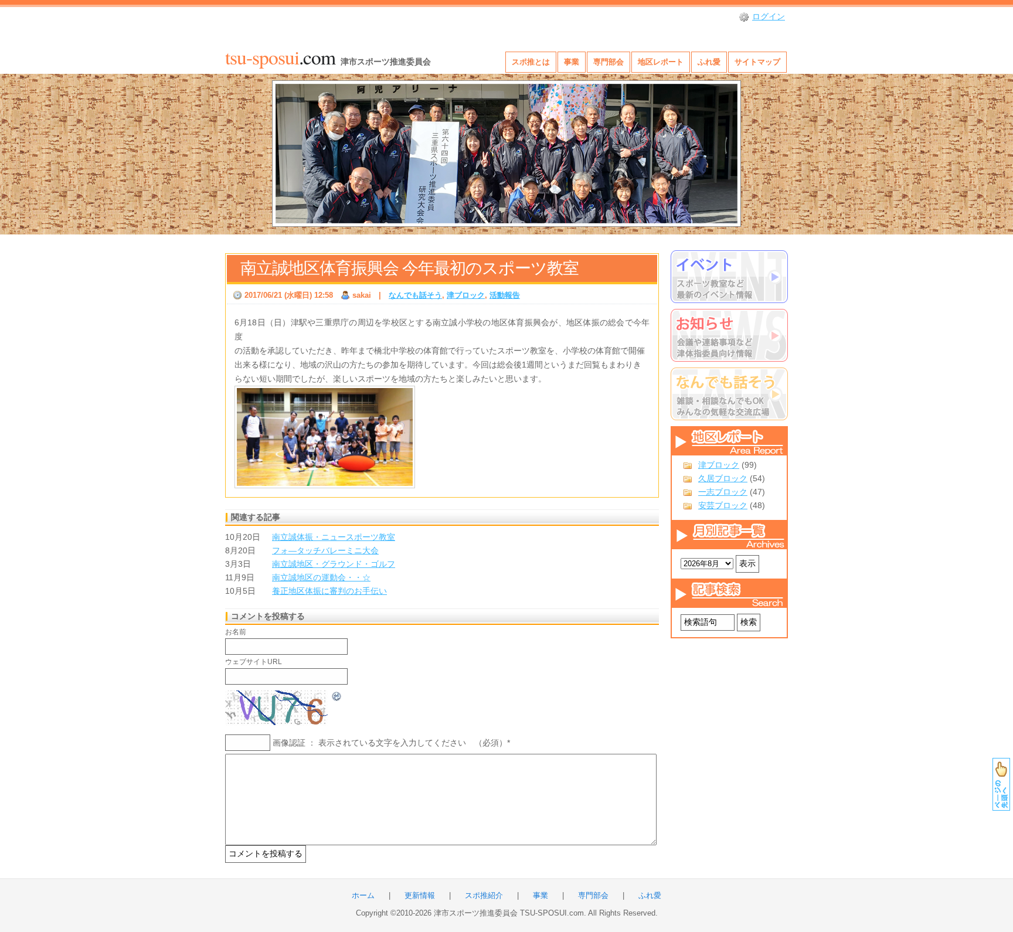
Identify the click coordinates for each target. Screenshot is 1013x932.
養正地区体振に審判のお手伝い (329, 591)
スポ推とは (531, 61)
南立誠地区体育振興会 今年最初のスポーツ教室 (409, 268)
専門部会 (608, 61)
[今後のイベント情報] (729, 276)
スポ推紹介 (484, 896)
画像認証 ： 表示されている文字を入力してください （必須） (390, 742)
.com (280, 57)
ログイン (768, 16)
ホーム (363, 896)
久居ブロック (722, 478)
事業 (571, 61)
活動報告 (504, 295)
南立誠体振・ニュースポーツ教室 (333, 537)
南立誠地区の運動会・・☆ (321, 577)
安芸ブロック (722, 505)
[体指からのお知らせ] (729, 335)
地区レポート (661, 61)
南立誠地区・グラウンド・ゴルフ (333, 564)
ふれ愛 (709, 61)
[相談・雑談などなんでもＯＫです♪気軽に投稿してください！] (729, 394)
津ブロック (718, 465)
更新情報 (419, 896)
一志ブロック (722, 491)
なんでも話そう (415, 295)
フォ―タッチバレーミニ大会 (325, 550)
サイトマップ (757, 61)
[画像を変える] (337, 695)
